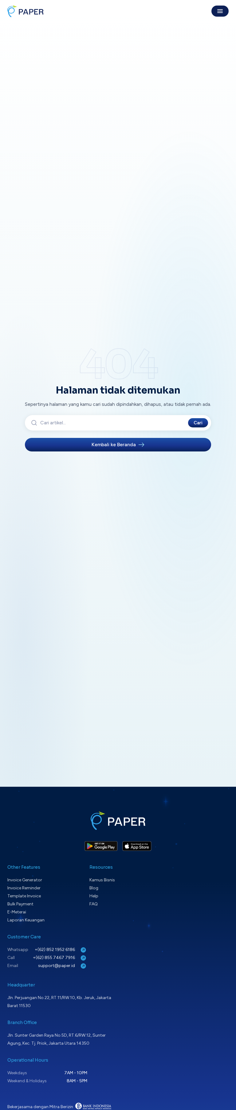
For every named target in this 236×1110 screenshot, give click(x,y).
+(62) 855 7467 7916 (54, 957)
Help (93, 896)
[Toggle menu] (220, 11)
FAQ (93, 904)
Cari (198, 423)
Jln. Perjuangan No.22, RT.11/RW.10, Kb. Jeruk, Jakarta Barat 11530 (59, 1001)
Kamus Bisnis (102, 880)
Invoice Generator (24, 880)
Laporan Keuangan (26, 920)
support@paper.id (57, 965)
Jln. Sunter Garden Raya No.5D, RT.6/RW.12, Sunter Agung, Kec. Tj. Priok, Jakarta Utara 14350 (56, 1039)
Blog (93, 888)
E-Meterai (16, 912)
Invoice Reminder (24, 888)
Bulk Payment (20, 904)
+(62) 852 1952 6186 (55, 949)
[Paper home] (25, 11)
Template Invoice (24, 896)
